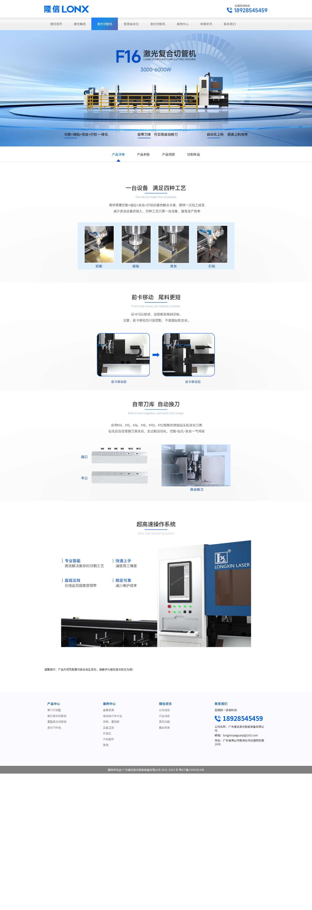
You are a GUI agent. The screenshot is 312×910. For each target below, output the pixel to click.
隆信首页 (56, 24)
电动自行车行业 (112, 716)
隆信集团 (80, 24)
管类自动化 (131, 24)
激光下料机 (54, 727)
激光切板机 (157, 24)
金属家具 (108, 710)
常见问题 (164, 721)
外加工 (107, 733)
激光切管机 (104, 24)
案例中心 (183, 24)
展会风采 (164, 727)
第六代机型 (54, 710)
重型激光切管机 (56, 721)
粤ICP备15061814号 (191, 770)
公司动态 (164, 710)
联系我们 (230, 24)
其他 (105, 745)
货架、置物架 (111, 721)
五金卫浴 (108, 727)
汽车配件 (108, 739)
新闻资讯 (206, 24)
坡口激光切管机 (56, 716)
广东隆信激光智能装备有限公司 (141, 770)
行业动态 (164, 716)
